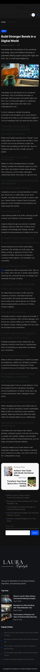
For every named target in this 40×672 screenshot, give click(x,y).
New (2, 270)
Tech (3, 31)
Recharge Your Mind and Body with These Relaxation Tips (22, 502)
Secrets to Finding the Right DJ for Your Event (21, 520)
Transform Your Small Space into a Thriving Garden (16, 483)
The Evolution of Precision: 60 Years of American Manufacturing (21, 508)
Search (9, 526)
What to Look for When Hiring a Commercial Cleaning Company (18, 496)
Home (3, 22)
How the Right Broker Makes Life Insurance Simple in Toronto (23, 514)
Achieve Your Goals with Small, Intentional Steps (23, 472)
